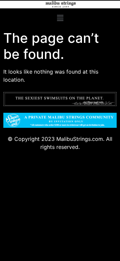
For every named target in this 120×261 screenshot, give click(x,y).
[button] (60, 18)
